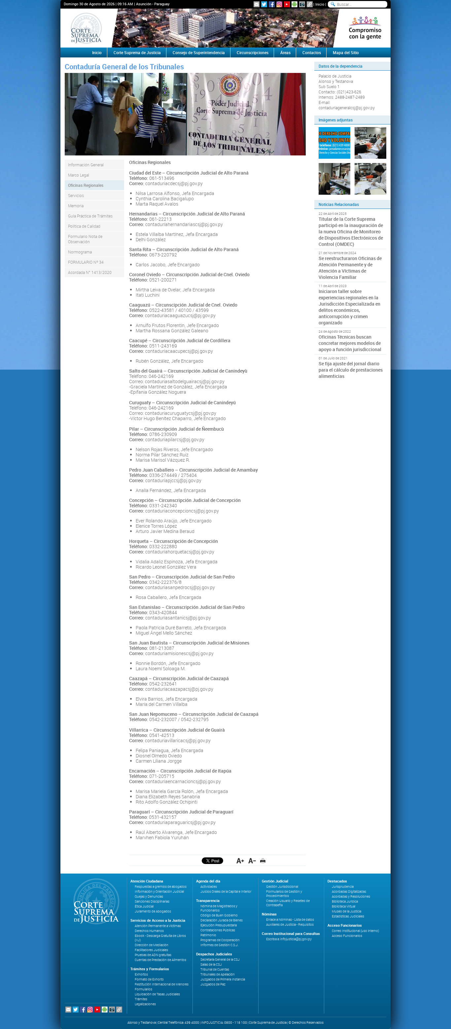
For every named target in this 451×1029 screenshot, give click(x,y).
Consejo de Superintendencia (199, 52)
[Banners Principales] (225, 28)
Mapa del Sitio (346, 52)
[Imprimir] (262, 860)
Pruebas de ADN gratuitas (153, 955)
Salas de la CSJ (211, 964)
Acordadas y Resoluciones (351, 896)
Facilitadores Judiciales (151, 950)
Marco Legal (78, 175)
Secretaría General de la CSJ (220, 959)
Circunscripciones (252, 52)
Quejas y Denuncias (149, 896)
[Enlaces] (310, 4)
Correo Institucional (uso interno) (355, 931)
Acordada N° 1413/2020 (90, 272)
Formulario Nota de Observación (85, 239)
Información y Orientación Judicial (159, 891)
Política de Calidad (84, 226)
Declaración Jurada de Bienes (221, 920)
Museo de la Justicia (346, 911)
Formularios (143, 989)
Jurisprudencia (343, 886)
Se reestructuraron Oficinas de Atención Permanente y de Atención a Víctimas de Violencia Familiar (350, 267)
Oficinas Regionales (85, 185)
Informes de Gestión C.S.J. (219, 945)
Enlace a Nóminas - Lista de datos (290, 919)
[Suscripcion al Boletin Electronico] (257, 4)
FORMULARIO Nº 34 (86, 262)
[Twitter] (264, 4)
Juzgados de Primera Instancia (222, 979)
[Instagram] (279, 4)
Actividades (208, 886)
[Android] (294, 4)
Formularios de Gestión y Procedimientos (284, 893)
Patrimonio (208, 935)
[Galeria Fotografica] (302, 4)
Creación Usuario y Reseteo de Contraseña (288, 903)
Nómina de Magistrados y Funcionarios (218, 908)
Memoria (76, 205)
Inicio (319, 4)
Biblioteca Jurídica (345, 901)
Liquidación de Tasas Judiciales (157, 994)
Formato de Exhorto (149, 979)
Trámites (141, 999)
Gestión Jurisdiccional (282, 886)
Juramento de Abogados (153, 911)
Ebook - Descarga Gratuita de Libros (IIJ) (160, 938)
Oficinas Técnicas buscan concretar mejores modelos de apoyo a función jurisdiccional (350, 343)
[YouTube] (287, 4)
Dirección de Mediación (151, 945)
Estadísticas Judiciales (348, 916)
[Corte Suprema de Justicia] (94, 901)
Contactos (311, 52)
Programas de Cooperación (220, 940)
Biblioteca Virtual (343, 906)
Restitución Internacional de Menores (162, 984)
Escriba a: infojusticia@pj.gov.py (289, 939)
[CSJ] (86, 28)
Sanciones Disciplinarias (152, 901)
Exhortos (141, 974)
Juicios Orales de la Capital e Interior (225, 891)
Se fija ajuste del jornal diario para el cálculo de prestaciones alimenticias (351, 369)
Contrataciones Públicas (217, 930)
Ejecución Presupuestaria (218, 925)
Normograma (80, 251)
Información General (86, 164)
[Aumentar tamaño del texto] (240, 860)
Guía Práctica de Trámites (90, 215)
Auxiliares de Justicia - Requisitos (290, 924)
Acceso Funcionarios (347, 936)
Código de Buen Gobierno (219, 915)
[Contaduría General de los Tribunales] (334, 143)
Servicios (76, 195)
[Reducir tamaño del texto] (252, 860)
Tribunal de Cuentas (214, 969)
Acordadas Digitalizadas (349, 891)
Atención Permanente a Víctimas (158, 926)
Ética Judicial (144, 906)
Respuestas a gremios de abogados (161, 886)
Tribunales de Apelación (217, 974)
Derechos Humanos (149, 931)
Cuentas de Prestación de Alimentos (160, 960)
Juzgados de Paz (213, 984)
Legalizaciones (145, 1004)
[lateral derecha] (365, 28)
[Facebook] (272, 4)
